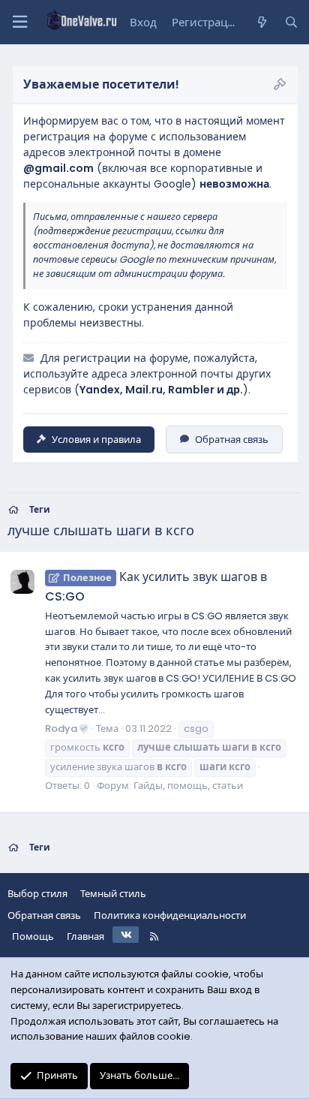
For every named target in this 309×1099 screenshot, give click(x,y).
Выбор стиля (38, 894)
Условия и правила (96, 439)
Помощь (33, 936)
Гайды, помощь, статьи (188, 785)
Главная (85, 936)
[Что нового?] (261, 22)
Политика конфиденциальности (170, 915)
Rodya (61, 728)
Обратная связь (231, 439)
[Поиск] (291, 22)
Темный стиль (113, 894)
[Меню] (19, 22)
